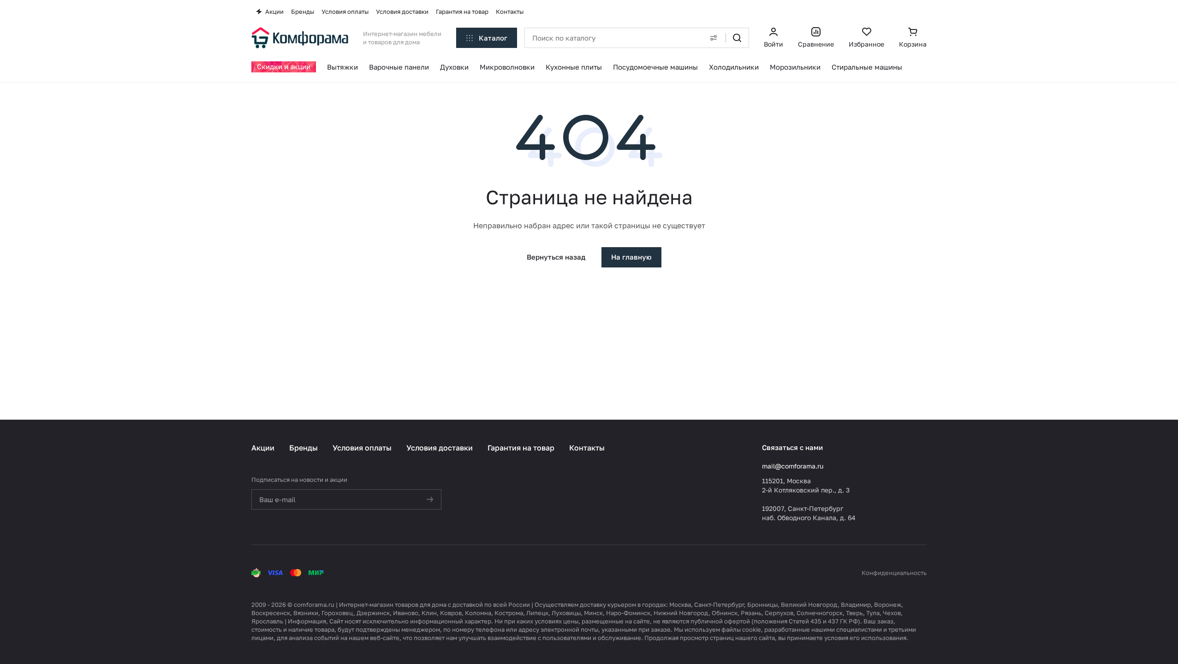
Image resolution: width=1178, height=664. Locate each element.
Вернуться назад (556, 257)
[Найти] (737, 37)
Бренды (303, 447)
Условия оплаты (362, 447)
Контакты (587, 447)
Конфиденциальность (894, 572)
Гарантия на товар (521, 447)
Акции (262, 447)
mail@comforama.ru (792, 466)
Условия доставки (439, 447)
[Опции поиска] (714, 37)
